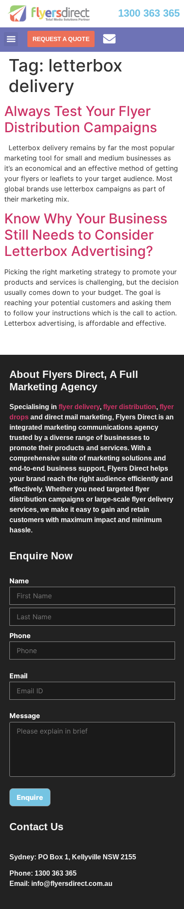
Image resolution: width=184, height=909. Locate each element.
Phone (20, 635)
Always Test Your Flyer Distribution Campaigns (80, 119)
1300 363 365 (149, 13)
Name (19, 580)
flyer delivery (79, 406)
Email (18, 675)
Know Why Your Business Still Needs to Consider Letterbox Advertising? (85, 235)
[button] (11, 39)
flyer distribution (129, 406)
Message (24, 715)
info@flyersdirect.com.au (72, 883)
